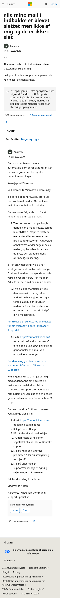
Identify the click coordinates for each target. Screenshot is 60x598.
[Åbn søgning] (46, 4)
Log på (54, 3)
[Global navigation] (3, 4)
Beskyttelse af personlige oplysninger (21, 576)
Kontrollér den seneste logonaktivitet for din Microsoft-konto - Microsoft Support (29, 326)
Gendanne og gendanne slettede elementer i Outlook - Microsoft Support (27, 365)
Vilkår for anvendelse (13, 589)
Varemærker (8, 593)
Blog (4, 572)
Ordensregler (35, 589)
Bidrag (16, 572)
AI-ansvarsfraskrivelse (13, 567)
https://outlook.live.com (34, 337)
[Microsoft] (30, 4)
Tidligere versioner (38, 567)
